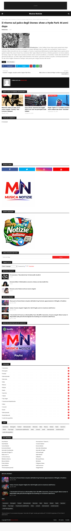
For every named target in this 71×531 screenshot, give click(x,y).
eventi (35, 409)
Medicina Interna (6, 459)
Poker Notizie (5, 463)
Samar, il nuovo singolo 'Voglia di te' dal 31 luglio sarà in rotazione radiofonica (32, 308)
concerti (35, 407)
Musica (35, 384)
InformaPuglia (39, 452)
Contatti (67, 520)
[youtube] (61, 169)
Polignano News (40, 463)
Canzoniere (35, 368)
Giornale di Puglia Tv (7, 452)
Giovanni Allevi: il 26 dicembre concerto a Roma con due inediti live (29, 282)
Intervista (35, 379)
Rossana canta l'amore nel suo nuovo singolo (23, 289)
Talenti (35, 396)
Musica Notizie (35, 13)
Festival (35, 373)
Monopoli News (40, 459)
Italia (35, 382)
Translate (31, 266)
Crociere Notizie (40, 443)
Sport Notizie (5, 465)
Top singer (35, 398)
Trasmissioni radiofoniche (35, 401)
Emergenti (35, 371)
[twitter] (27, 169)
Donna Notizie (39, 446)
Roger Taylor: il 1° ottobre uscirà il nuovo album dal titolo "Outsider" (58, 108)
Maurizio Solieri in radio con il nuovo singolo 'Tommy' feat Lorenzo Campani (11, 109)
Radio (35, 390)
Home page (5, 19)
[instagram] (44, 169)
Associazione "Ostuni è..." (42, 441)
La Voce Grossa (6, 456)
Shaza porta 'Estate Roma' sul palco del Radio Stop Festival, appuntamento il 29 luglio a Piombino (38, 301)
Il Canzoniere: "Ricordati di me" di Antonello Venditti (25, 275)
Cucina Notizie (5, 446)
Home (55, 520)
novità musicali (35, 415)
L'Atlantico (38, 456)
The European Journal (7, 467)
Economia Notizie (6, 448)
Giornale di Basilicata (41, 448)
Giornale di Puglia (40, 450)
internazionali (35, 412)
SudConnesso (39, 465)
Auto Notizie (5, 443)
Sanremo (35, 393)
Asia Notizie (5, 441)
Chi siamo (61, 520)
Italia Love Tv (5, 454)
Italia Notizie (39, 454)
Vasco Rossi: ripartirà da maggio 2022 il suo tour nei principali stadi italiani (35, 109)
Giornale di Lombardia (7, 450)
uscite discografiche (35, 418)
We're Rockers (12, 19)
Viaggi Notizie (39, 467)
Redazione (5, 29)
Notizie (35, 387)
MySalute (38, 461)
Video (35, 404)
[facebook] (10, 169)
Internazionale (35, 376)
